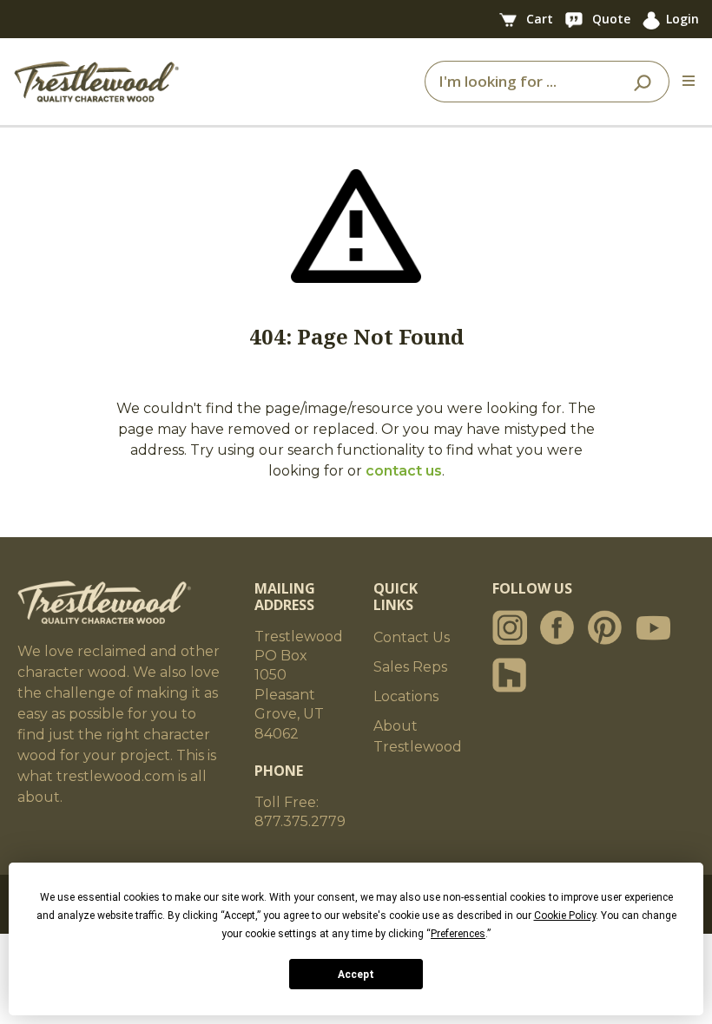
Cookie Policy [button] (565, 915)
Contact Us (411, 637)
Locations (405, 696)
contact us (404, 471)
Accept (356, 974)
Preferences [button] (458, 934)
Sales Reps (410, 667)
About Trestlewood (417, 736)
